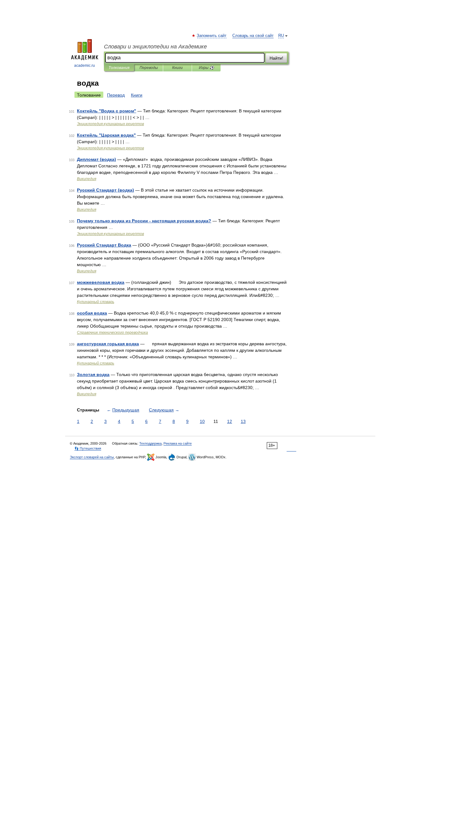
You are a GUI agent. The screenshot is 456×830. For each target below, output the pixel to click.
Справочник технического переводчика (112, 332)
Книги (177, 68)
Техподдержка (150, 443)
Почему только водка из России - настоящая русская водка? (144, 220)
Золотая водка (93, 374)
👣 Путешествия (87, 448)
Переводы (149, 68)
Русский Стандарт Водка (104, 245)
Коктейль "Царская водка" (106, 135)
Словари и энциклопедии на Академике (155, 46)
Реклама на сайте (177, 443)
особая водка (92, 313)
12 (229, 421)
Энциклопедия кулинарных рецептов (110, 124)
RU (281, 36)
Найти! (276, 58)
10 (202, 421)
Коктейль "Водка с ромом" (106, 110)
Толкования (119, 68)
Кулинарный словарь (95, 302)
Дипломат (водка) (96, 159)
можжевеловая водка (100, 282)
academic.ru (84, 65)
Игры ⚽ (206, 68)
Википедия (86, 179)
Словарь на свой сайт (253, 36)
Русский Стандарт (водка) (105, 190)
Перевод (116, 95)
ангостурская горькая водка (108, 343)
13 (243, 421)
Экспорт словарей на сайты (92, 457)
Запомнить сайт (211, 36)
